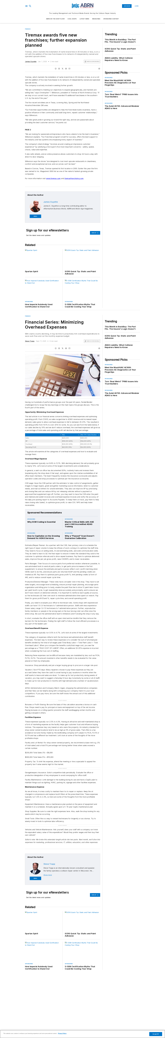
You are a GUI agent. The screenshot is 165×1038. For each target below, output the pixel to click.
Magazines (96, 19)
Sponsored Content (111, 19)
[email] (69, 69)
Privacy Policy (62, 1033)
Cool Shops (72, 19)
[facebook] (56, 69)
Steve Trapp (29, 341)
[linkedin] (59, 69)
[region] (82, 1034)
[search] (30, 6)
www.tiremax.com (53, 178)
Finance (27, 29)
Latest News (84, 19)
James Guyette (30, 61)
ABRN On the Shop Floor (55, 19)
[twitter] (62, 69)
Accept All (156, 1034)
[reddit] (66, 69)
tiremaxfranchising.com (74, 178)
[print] (99, 69)
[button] (26, 6)
